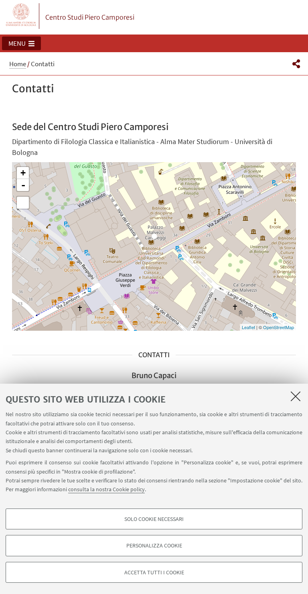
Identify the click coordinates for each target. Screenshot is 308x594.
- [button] (23, 185)
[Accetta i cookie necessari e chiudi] (295, 396)
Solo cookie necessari (154, 519)
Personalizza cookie (154, 545)
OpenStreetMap (278, 327)
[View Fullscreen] (23, 203)
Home (17, 63)
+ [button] (23, 173)
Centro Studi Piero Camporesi (89, 17)
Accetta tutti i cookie (154, 572)
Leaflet (248, 327)
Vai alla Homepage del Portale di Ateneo (21, 16)
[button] (21, 43)
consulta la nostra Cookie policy (106, 489)
